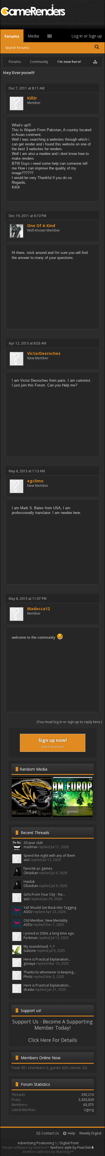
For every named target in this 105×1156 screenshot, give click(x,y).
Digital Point (69, 1143)
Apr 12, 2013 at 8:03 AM (27, 343)
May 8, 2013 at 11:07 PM (27, 598)
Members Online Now (40, 1057)
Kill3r (32, 98)
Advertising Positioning (36, 1143)
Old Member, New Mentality (45, 920)
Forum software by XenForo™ (26, 1147)
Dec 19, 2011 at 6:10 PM (27, 215)
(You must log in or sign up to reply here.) (69, 721)
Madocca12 (38, 608)
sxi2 (27, 859)
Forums (11, 36)
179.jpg (31, 811)
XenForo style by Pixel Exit (71, 1147)
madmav (31, 846)
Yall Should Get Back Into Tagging (50, 907)
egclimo (35, 480)
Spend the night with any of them (49, 855)
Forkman (31, 937)
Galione (30, 950)
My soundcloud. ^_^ (39, 946)
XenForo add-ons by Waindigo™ (48, 1151)
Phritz (28, 976)
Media (33, 36)
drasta (29, 989)
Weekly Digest (90, 1133)
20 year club (33, 842)
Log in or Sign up (86, 36)
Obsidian (31, 872)
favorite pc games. (38, 868)
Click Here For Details (52, 1040)
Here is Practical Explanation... (47, 959)
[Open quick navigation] (95, 62)
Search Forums (17, 47)
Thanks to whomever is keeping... (50, 972)
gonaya (29, 963)
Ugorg (89, 1109)
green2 (72, 811)
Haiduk (29, 881)
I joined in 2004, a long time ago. (49, 933)
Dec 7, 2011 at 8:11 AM (27, 88)
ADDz (28, 911)
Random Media (33, 769)
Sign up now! (52, 743)
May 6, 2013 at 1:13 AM (27, 471)
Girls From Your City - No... (44, 894)
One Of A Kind (41, 225)
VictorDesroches (43, 353)
